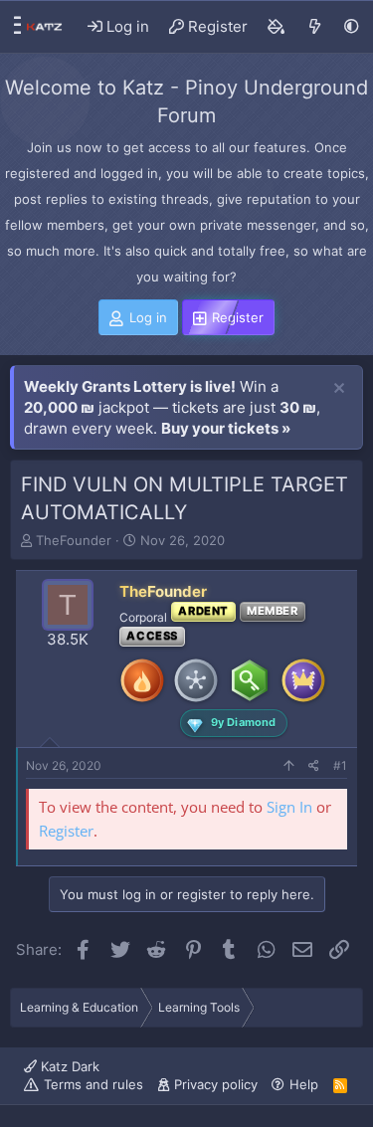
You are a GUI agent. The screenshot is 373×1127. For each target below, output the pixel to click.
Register (66, 831)
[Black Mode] (351, 26)
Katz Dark (68, 1066)
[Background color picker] (276, 27)
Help (303, 1084)
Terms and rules (93, 1084)
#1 (340, 765)
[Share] (313, 766)
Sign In (289, 807)
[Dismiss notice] (339, 389)
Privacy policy (216, 1084)
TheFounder (73, 540)
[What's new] (314, 27)
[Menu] (12, 27)
